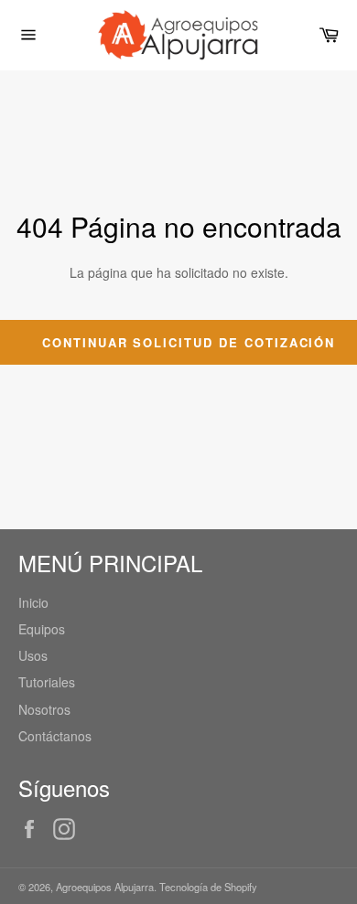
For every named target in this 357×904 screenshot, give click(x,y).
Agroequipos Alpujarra (105, 886)
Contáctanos (55, 736)
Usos (33, 655)
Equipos (41, 629)
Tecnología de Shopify (208, 886)
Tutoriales (46, 682)
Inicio (33, 602)
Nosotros (44, 709)
